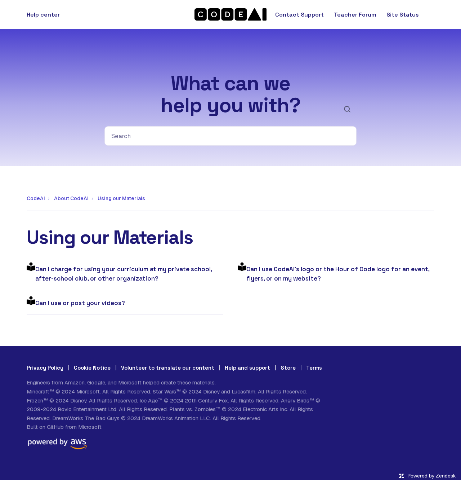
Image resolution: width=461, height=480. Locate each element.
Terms (314, 367)
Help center (43, 14)
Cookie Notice (92, 367)
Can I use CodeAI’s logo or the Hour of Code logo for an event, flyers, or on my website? (337, 273)
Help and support (247, 367)
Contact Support (299, 14)
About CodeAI (71, 198)
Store (288, 367)
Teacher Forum (355, 14)
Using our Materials (121, 198)
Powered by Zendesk (431, 476)
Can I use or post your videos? (80, 303)
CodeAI (36, 198)
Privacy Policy (45, 367)
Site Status (402, 14)
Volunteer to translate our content (167, 367)
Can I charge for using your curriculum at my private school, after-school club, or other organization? (123, 273)
